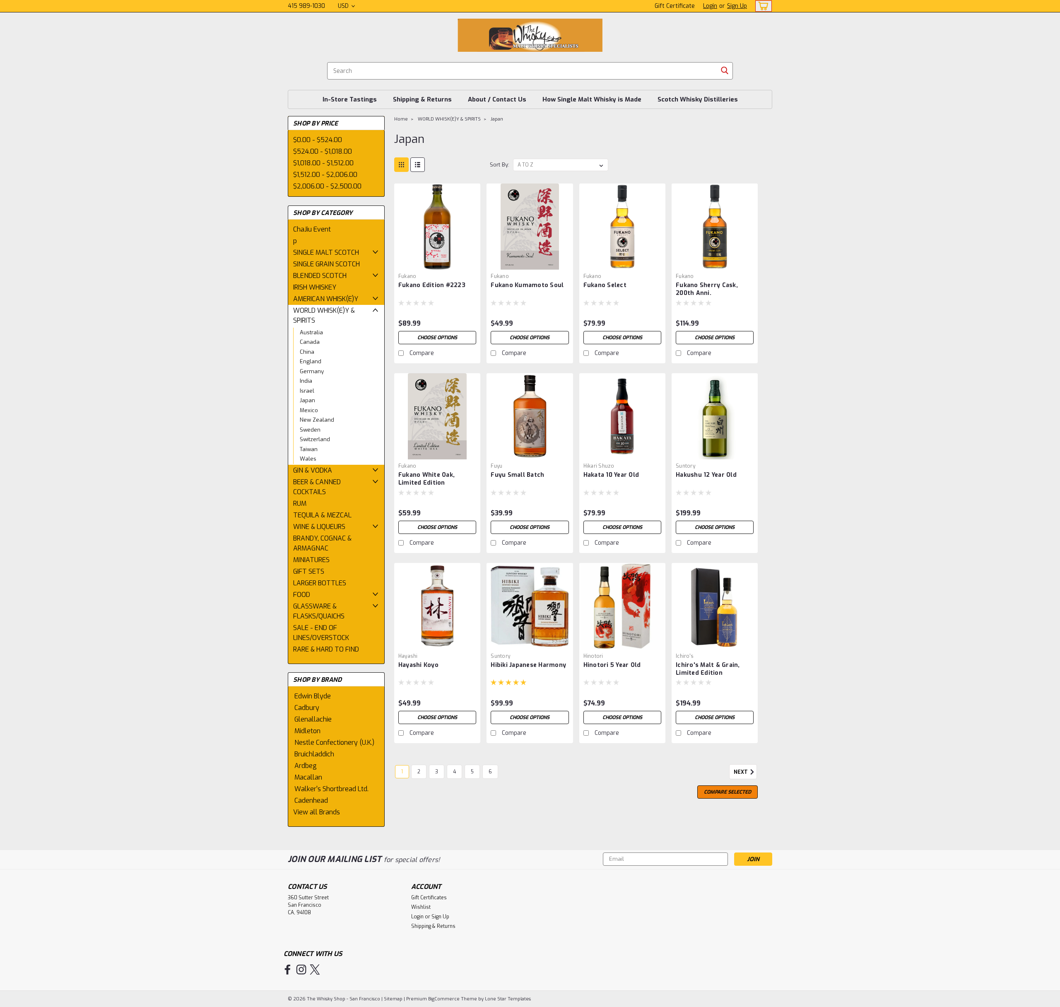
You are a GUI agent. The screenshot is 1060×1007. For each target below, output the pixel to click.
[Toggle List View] (417, 164)
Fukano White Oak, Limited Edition (426, 479)
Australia (311, 332)
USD (344, 6)
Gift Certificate (675, 6)
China (307, 351)
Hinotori (593, 656)
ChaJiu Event (312, 229)
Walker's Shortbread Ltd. (331, 789)
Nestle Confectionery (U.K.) (334, 742)
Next (741, 772)
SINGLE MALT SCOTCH (326, 252)
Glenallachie (313, 719)
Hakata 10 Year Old (611, 475)
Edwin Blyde (312, 696)
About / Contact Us (497, 99)
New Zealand (317, 419)
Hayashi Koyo (418, 665)
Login (710, 6)
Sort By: (499, 164)
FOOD (301, 594)
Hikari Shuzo (598, 466)
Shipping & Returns (422, 99)
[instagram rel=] (301, 969)
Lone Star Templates (508, 999)
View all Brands (316, 812)
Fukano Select (604, 285)
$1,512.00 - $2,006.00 (325, 174)
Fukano (407, 276)
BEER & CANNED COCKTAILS (317, 487)
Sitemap (393, 999)
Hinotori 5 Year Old (612, 665)
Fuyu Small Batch (517, 475)
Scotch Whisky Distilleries (698, 99)
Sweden (310, 429)
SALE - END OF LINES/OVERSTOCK (321, 632)
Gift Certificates (429, 897)
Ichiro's (685, 656)
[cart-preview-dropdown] (761, 6)
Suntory (685, 466)
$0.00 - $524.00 (317, 139)
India (306, 380)
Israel (307, 390)
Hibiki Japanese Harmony (528, 665)
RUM (299, 503)
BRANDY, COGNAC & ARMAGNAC (322, 543)
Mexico (309, 410)
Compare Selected (727, 792)
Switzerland (315, 439)
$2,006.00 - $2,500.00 (327, 186)
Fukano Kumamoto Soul (527, 285)
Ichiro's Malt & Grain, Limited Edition (708, 669)
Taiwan (309, 449)
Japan (307, 400)
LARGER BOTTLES (319, 583)
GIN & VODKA (312, 470)
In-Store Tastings (350, 99)
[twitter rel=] (315, 969)
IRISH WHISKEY (314, 287)
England (310, 361)
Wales (308, 458)
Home (401, 119)
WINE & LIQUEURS (319, 526)
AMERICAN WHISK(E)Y (325, 299)
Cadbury (306, 707)
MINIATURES (311, 559)
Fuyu (496, 466)
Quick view (437, 263)
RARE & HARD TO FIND (326, 649)
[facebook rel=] (287, 969)
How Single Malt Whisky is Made (591, 99)
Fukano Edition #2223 (431, 285)
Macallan (308, 777)
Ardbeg (305, 765)
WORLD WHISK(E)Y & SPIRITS (324, 315)
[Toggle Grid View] (401, 164)
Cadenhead (311, 800)
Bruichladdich (314, 754)
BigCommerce (444, 999)
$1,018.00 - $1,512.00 (323, 163)
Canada (310, 341)
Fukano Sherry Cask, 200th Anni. (707, 289)
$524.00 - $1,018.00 (322, 151)
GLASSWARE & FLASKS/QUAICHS (318, 611)
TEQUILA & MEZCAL (322, 515)
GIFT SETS (308, 571)
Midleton (307, 731)
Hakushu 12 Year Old (706, 475)
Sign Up (737, 6)
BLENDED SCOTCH (320, 275)
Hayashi (408, 656)
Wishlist (421, 907)
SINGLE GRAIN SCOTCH (326, 264)
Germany (312, 371)
